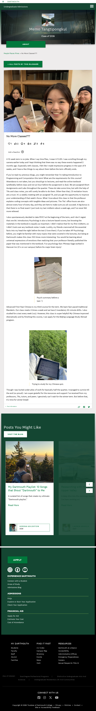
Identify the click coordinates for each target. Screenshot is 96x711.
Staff (13, 654)
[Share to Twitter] (89, 407)
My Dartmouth (20, 643)
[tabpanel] (48, 101)
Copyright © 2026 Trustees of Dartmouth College (32, 705)
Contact (77, 705)
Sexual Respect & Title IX (68, 663)
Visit (38, 663)
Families (14, 660)
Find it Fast (44, 643)
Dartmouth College (13, 1)
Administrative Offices (67, 654)
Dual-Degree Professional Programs (34, 676)
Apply (17, 560)
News (39, 660)
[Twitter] (50, 697)
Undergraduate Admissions (16, 6)
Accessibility (63, 651)
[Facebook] (39, 697)
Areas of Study (14, 584)
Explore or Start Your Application (22, 602)
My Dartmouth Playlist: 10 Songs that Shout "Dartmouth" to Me (27, 488)
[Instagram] (44, 697)
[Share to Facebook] (84, 407)
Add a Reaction (14, 152)
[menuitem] (48, 582)
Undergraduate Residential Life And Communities (54, 679)
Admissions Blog (14, 587)
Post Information (12, 407)
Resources (64, 643)
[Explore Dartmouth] (3, 1)
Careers (61, 660)
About (25, 44)
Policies (67, 705)
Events (39, 657)
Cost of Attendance (16, 622)
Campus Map (42, 651)
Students (14, 648)
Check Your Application (17, 605)
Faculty (14, 651)
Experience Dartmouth (22, 576)
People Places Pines (11, 53)
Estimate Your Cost (16, 619)
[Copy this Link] (79, 407)
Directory (40, 654)
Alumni (14, 657)
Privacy (58, 705)
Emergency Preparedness (68, 657)
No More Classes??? (29, 53)
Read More (13, 505)
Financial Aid (15, 611)
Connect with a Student (17, 581)
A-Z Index (40, 648)
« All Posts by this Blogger (23, 64)
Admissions (14, 593)
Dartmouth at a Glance (67, 648)
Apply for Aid (13, 616)
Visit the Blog (15, 434)
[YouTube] (56, 697)
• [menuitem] (72, 705)
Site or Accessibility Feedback (47, 707)
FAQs (10, 598)
